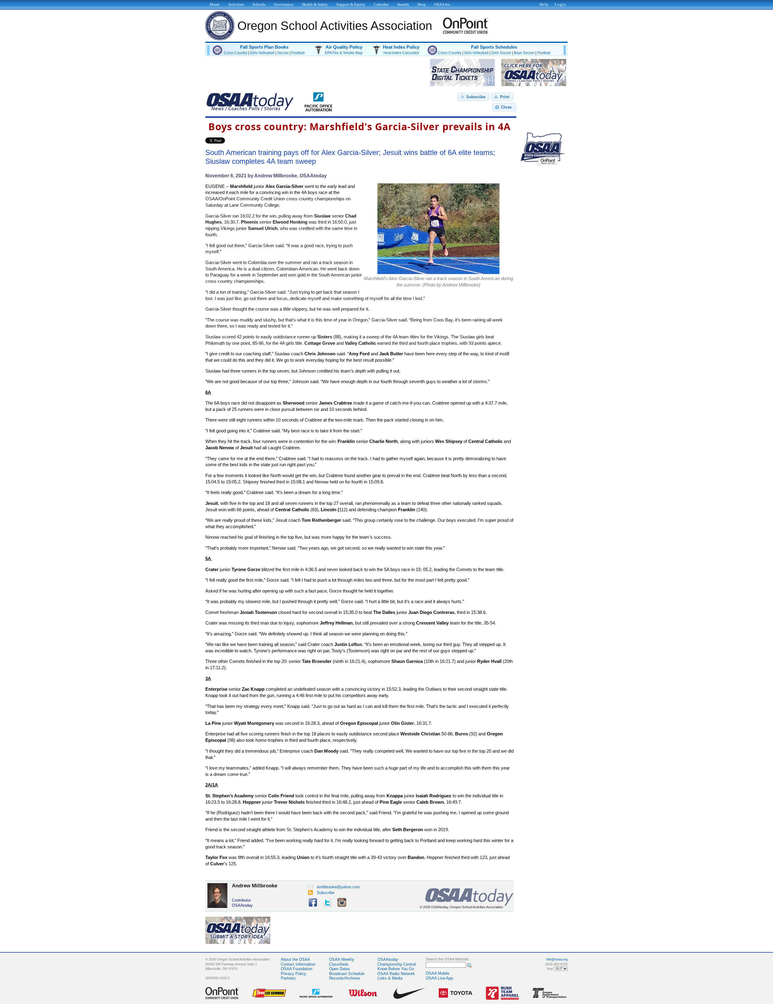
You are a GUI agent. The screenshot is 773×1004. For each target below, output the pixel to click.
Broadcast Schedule (346, 973)
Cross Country (235, 53)
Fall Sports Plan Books (264, 47)
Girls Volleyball (262, 53)
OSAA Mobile (437, 973)
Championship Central (396, 964)
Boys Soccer (524, 53)
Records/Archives (344, 978)
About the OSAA (295, 959)
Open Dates (339, 969)
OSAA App (439, 978)
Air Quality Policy (344, 47)
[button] (473, 97)
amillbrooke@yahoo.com (338, 887)
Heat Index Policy (401, 47)
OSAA (387, 959)
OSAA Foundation (296, 969)
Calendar (381, 4)
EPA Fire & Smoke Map (344, 53)
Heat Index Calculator (401, 53)
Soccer (283, 53)
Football (298, 53)
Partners (288, 978)
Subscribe (325, 892)
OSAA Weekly (341, 959)
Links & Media (390, 978)
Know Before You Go (395, 969)
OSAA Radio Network (396, 973)
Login (560, 4)
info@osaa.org (557, 959)
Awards (403, 4)
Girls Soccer (501, 53)
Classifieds (338, 964)
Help (544, 4)
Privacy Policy (293, 973)
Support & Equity (350, 4)
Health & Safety (315, 4)
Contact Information (298, 964)
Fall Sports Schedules (494, 47)
